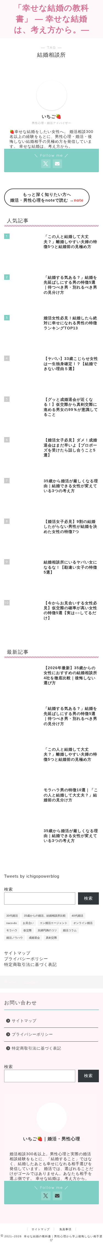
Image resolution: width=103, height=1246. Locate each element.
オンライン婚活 (83, 922)
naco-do (11, 922)
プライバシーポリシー (26, 958)
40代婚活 (77, 915)
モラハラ (11, 930)
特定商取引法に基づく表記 (30, 964)
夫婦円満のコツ (47, 930)
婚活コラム (70, 930)
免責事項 (65, 1229)
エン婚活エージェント (53, 922)
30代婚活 (12, 915)
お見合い (28, 922)
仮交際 (27, 930)
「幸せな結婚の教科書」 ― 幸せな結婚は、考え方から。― (51, 18)
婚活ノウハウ (14, 937)
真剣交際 (51, 937)
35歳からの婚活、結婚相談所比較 (45, 915)
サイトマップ (17, 953)
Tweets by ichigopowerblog (31, 876)
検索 (8, 889)
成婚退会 (34, 937)
